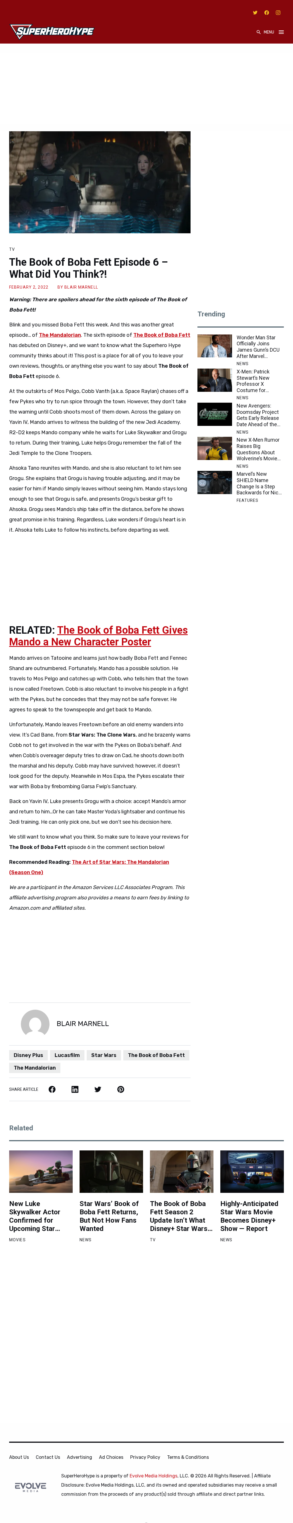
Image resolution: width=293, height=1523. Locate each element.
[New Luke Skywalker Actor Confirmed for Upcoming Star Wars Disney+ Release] (41, 1171)
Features (248, 500)
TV (12, 249)
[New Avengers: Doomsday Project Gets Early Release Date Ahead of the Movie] (214, 414)
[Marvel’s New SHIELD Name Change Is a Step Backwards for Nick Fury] (214, 482)
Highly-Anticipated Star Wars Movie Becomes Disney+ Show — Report (249, 1216)
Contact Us (48, 1457)
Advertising (79, 1457)
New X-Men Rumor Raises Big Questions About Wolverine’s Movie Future (258, 449)
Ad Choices (111, 1457)
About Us (19, 1457)
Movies (17, 1240)
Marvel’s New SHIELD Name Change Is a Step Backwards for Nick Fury (259, 483)
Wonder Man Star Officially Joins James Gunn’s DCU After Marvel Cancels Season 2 (258, 346)
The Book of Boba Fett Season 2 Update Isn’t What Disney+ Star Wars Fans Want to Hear (179, 1216)
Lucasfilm (67, 1055)
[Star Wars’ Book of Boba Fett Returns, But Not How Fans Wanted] (111, 1171)
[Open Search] (259, 32)
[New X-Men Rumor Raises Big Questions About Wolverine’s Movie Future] (214, 448)
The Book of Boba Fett (156, 1055)
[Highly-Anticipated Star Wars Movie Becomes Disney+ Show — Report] (252, 1171)
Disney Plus (28, 1055)
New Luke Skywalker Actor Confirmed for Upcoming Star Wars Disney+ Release (34, 1216)
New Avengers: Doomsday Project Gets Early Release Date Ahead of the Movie (258, 415)
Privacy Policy (145, 1457)
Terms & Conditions (188, 1457)
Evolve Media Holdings (153, 1476)
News (243, 363)
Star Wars (103, 1055)
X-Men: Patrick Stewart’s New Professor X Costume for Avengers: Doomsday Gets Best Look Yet (255, 381)
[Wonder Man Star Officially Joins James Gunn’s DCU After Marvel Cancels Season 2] (214, 346)
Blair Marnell (81, 287)
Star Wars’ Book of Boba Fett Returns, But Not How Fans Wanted (109, 1216)
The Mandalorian (35, 1068)
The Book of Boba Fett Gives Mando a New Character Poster (98, 636)
